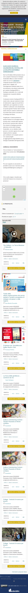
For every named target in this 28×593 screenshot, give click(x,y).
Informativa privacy (6, 578)
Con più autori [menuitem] (18, 213)
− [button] (4, 190)
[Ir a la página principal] (3, 20)
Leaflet (24, 199)
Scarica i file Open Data (19, 578)
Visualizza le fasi (6, 44)
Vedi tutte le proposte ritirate (19, 572)
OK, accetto (14, 12)
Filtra (4, 209)
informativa (7, 6)
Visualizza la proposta (17, 268)
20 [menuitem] (13, 216)
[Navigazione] (26, 19)
